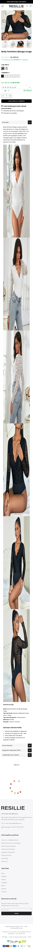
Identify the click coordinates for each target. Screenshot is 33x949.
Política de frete (6, 855)
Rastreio (3, 889)
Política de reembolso (8, 849)
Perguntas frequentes (8, 852)
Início (3, 873)
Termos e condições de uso (9, 840)
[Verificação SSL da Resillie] (22, 941)
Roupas (3, 879)
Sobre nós (4, 861)
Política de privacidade (8, 846)
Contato (4, 892)
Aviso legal (4, 858)
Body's (3, 886)
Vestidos (4, 876)
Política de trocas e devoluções (11, 843)
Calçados (4, 882)
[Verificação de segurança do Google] (13, 941)
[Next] (29, 21)
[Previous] (4, 21)
